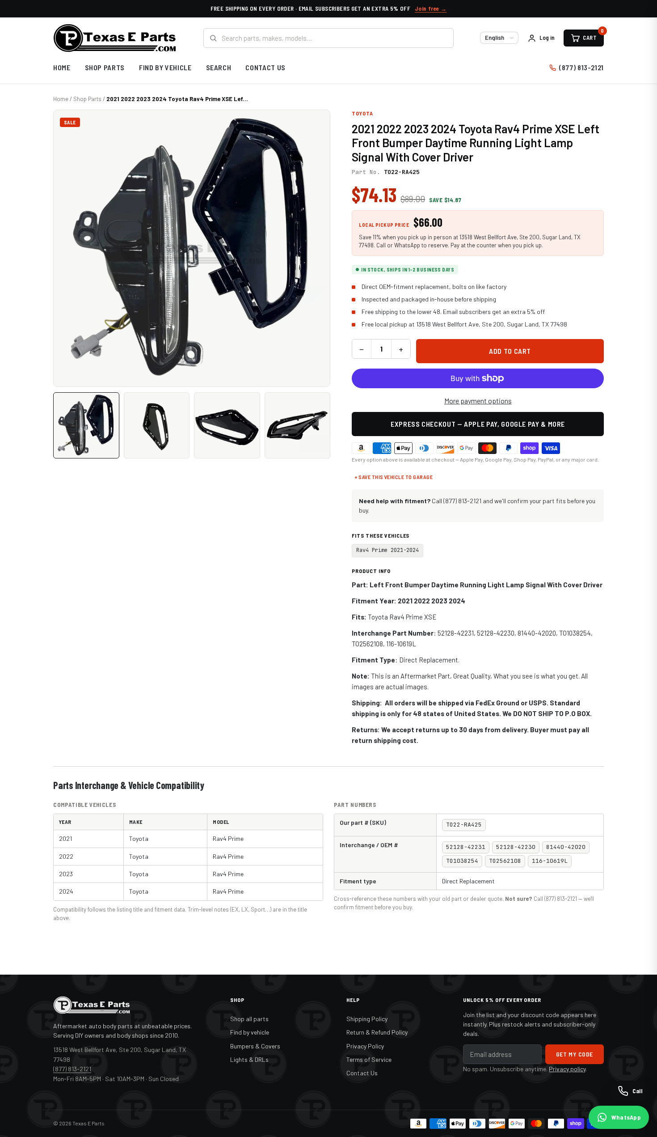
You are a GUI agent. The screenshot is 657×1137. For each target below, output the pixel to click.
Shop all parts (249, 1018)
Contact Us (265, 67)
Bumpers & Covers (255, 1046)
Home (62, 67)
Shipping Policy (366, 1018)
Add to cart (510, 351)
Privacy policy (567, 1069)
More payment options (478, 400)
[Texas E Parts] (114, 38)
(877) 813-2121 (581, 67)
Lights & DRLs (249, 1059)
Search (219, 67)
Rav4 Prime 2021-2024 (387, 550)
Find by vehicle (249, 1032)
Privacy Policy (365, 1046)
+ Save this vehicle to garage (393, 477)
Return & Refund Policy (377, 1032)
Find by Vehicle (165, 67)
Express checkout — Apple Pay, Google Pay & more (478, 424)
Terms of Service (369, 1059)
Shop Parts (105, 67)
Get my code (574, 1054)
